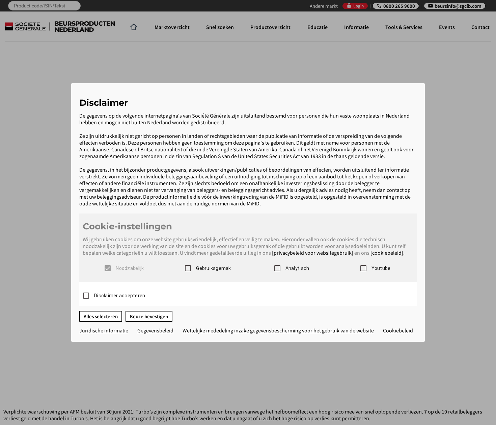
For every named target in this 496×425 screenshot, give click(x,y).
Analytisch (297, 268)
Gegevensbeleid (155, 330)
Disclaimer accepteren (119, 295)
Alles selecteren (101, 316)
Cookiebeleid (398, 330)
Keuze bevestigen (149, 316)
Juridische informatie (103, 330)
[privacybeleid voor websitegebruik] (312, 252)
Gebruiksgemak (213, 268)
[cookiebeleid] (386, 252)
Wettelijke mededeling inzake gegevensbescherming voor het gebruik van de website (278, 330)
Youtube (381, 268)
